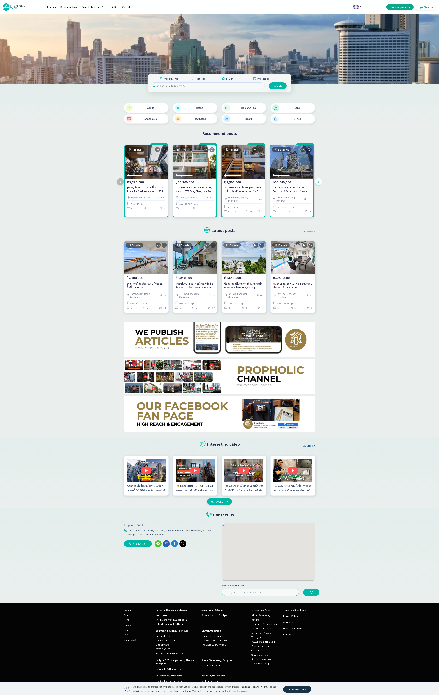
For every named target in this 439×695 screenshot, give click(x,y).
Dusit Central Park (211, 665)
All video (308, 445)
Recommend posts (69, 6)
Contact (126, 6)
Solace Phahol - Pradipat (214, 615)
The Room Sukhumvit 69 (214, 640)
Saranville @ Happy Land (169, 668)
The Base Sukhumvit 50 (213, 644)
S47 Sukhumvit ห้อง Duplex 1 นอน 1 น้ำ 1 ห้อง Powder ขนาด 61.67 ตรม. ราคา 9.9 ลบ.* (242, 189)
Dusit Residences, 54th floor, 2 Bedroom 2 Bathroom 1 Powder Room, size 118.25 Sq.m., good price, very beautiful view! (290, 189)
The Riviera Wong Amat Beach (171, 619)
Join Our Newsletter (233, 585)
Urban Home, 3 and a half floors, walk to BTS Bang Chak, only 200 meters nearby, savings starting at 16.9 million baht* (194, 189)
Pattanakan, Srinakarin (169, 675)
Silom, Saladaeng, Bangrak (216, 660)
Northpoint (162, 615)
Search (278, 85)
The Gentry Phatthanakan (169, 680)
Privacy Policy (290, 615)
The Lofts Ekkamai (165, 640)
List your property (400, 7)
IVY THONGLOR (163, 649)
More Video (217, 501)
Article (115, 6)
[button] (433, 49)
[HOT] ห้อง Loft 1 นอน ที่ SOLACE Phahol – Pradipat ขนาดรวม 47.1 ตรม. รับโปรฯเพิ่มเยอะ (145, 189)
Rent (126, 619)
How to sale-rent (292, 628)
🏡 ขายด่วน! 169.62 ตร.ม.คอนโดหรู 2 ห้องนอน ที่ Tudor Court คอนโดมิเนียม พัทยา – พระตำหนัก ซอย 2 (292, 285)
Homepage (51, 6)
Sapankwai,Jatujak (212, 609)
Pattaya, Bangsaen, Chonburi (172, 609)
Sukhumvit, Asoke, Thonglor (172, 630)
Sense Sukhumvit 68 (212, 635)
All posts (308, 231)
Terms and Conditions (295, 609)
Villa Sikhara (162, 644)
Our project (130, 639)
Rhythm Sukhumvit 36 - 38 (169, 653)
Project (105, 6)
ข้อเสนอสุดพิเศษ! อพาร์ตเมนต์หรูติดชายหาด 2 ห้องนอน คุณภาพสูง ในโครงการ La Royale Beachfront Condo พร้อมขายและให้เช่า (243, 285)
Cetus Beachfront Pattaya (169, 623)
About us (288, 622)
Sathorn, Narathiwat (213, 675)
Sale (126, 615)
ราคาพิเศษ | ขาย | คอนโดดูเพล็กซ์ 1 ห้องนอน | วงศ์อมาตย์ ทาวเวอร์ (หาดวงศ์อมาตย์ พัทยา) (194, 285)
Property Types (89, 6)
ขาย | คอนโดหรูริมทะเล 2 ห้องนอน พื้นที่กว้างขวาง (145, 285)
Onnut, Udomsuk (211, 630)
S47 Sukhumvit (163, 635)
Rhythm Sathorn (210, 680)
